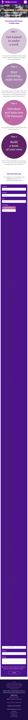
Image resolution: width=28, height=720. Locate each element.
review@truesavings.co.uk (16, 699)
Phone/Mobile (5, 205)
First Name (4, 186)
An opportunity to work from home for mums (14, 683)
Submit (14, 672)
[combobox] (9, 207)
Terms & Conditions (11, 702)
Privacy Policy (18, 702)
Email (3, 198)
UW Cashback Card (14, 715)
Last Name (4, 192)
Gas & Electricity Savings (14, 712)
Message (4, 657)
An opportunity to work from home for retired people (14, 684)
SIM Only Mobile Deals (14, 716)
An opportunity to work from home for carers (14, 687)
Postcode (4, 651)
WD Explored (18, 709)
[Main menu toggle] (25, 2)
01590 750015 (15, 697)
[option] (15, 213)
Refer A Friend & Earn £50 (14, 688)
